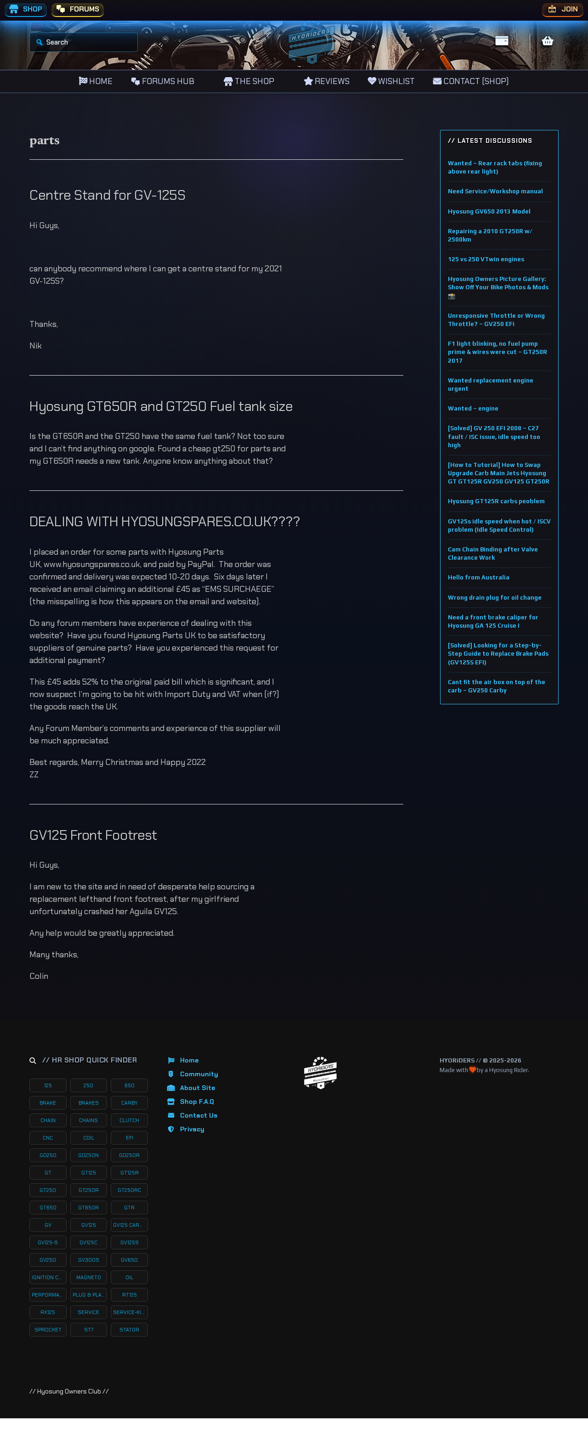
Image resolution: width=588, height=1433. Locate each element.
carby (129, 1103)
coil (88, 1138)
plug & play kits (90, 1295)
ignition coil (49, 1277)
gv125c (88, 1242)
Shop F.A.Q (197, 1101)
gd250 (48, 1155)
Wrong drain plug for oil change (495, 597)
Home (189, 1060)
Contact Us (198, 1115)
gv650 (129, 1260)
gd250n (88, 1155)
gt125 (88, 1172)
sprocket (48, 1329)
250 (88, 1085)
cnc (48, 1138)
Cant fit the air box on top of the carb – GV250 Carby (496, 686)
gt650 (48, 1207)
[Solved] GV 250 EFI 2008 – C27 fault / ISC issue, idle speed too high (494, 436)
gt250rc (129, 1190)
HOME (100, 81)
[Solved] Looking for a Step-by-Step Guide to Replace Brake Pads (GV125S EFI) (498, 653)
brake (48, 1103)
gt (48, 1172)
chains (88, 1120)
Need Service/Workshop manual (495, 191)
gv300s (88, 1260)
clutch (129, 1120)
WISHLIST (395, 81)
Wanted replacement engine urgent (490, 384)
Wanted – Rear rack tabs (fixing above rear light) (495, 167)
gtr (129, 1207)
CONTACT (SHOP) (475, 81)
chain (48, 1120)
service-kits (130, 1312)
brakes (89, 1103)
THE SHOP (253, 81)
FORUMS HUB (167, 81)
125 (48, 1085)
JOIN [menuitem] (569, 9)
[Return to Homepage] (320, 1073)
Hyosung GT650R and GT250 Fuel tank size (161, 406)
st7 (88, 1329)
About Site (197, 1088)
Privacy (192, 1129)
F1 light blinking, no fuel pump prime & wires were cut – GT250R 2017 (497, 352)
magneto (88, 1277)
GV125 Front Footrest (93, 835)
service (88, 1312)
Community (199, 1074)
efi (129, 1138)
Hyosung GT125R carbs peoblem (496, 501)
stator (129, 1329)
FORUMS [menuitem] (83, 9)
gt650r (88, 1207)
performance (49, 1295)
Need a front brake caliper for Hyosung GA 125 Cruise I (493, 621)
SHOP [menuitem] (31, 9)
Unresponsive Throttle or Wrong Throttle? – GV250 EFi (496, 319)
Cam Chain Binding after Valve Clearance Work (493, 553)
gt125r (129, 1172)
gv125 (88, 1225)
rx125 (47, 1312)
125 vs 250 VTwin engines (486, 259)
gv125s (129, 1242)
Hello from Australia (478, 577)
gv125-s (48, 1242)
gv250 (48, 1260)
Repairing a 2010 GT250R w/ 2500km (490, 235)
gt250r (89, 1190)
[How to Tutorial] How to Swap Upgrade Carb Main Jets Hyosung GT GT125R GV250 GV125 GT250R (498, 473)
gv (48, 1225)
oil (129, 1277)
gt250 (48, 1190)
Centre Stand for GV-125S (107, 195)
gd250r (129, 1155)
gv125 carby (129, 1225)
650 (129, 1085)
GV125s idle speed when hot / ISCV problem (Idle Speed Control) (499, 525)
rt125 (129, 1295)
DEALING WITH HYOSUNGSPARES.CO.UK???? (164, 521)
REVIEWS (331, 81)
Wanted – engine (473, 408)
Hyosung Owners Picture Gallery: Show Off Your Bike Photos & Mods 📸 (498, 287)
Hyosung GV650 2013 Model (489, 211)
